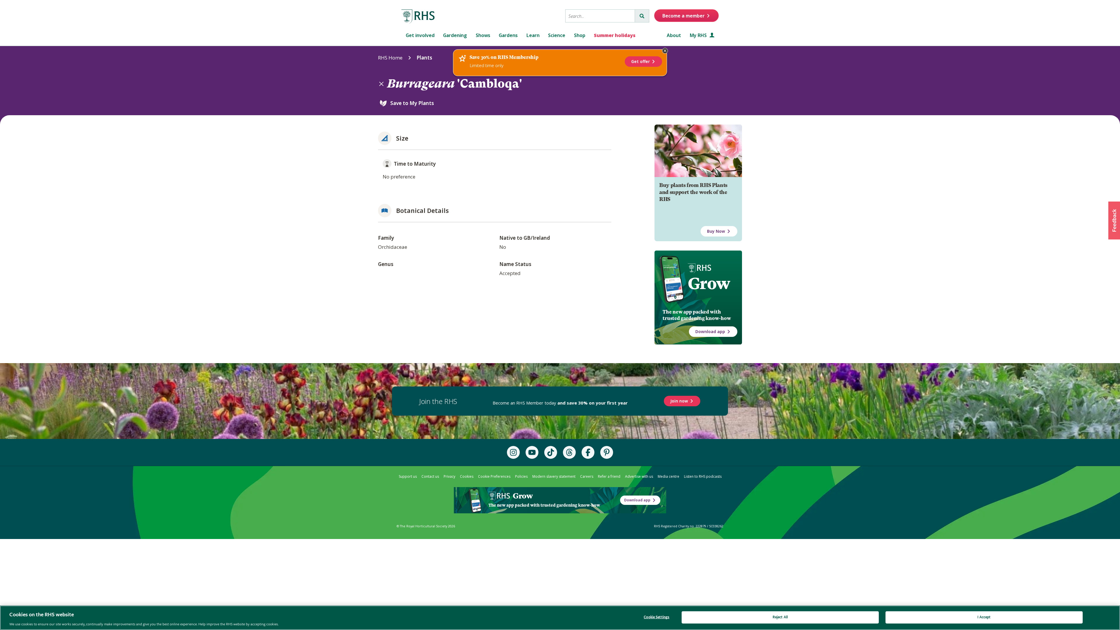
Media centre (668, 476)
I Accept (984, 617)
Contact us (430, 476)
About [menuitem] (674, 35)
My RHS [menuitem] (699, 35)
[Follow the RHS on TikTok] (550, 452)
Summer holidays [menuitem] (615, 35)
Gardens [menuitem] (508, 35)
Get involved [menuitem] (420, 35)
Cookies (466, 476)
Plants (424, 57)
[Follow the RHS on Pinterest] (606, 452)
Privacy (449, 476)
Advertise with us (639, 476)
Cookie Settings (656, 617)
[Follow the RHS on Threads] (569, 452)
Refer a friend (609, 476)
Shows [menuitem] (483, 35)
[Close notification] (665, 51)
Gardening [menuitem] (455, 35)
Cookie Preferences (494, 476)
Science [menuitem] (556, 35)
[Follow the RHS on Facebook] (588, 452)
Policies (521, 476)
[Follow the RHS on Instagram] (513, 452)
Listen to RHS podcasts (703, 476)
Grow (709, 283)
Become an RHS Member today (560, 403)
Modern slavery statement (553, 476)
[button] (1114, 220)
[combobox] (600, 16)
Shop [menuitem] (579, 35)
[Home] (418, 16)
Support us (408, 476)
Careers (586, 476)
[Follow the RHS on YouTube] (532, 452)
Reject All (780, 617)
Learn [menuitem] (533, 35)
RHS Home (390, 57)
